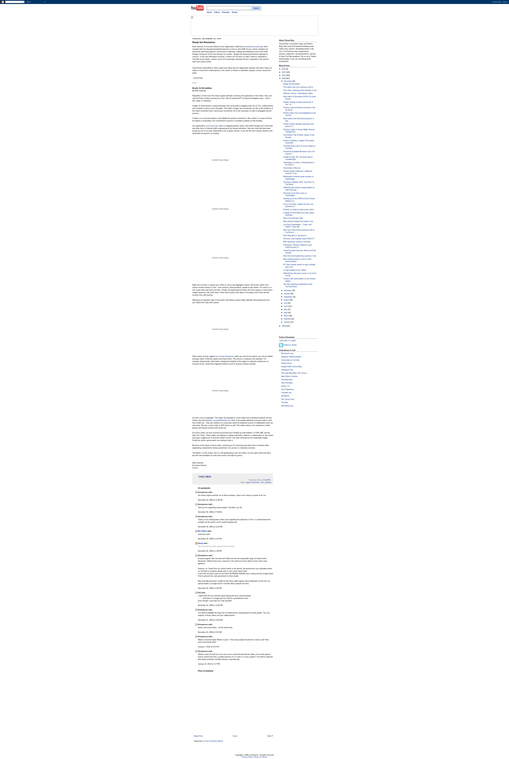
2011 (284, 72)
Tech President (287, 383)
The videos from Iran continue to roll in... (298, 87)
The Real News (287, 380)
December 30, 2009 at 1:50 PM (210, 588)
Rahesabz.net (225, 420)
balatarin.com (210, 420)
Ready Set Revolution (203, 42)
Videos (217, 12)
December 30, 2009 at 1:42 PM (210, 539)
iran (262, 482)
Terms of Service (260, 757)
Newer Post (198, 736)
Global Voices (286, 363)
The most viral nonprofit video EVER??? (298, 239)
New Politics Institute (289, 376)
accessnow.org (211, 126)
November (288, 290)
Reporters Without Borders (291, 357)
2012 (284, 69)
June (286, 306)
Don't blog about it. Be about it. (295, 235)
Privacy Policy (247, 757)
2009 (284, 78)
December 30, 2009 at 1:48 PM (210, 551)
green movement (252, 482)
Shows (234, 12)
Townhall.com (286, 393)
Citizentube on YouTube (290, 360)
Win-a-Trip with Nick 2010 (293, 218)
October (287, 294)
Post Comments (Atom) (214, 741)
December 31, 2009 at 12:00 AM (210, 605)
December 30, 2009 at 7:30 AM (210, 512)
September (288, 297)
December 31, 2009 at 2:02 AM (210, 632)
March (286, 316)
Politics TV (285, 386)
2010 (284, 75)
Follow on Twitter (290, 345)
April (286, 313)
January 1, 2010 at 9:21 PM (208, 647)
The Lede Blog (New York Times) (293, 373)
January (287, 322)
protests (268, 482)
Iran (216, 356)
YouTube (284, 402)
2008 (284, 326)
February (287, 319)
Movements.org (287, 353)
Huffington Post (287, 370)
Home (209, 12)
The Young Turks (287, 399)
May (286, 309)
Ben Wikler (202, 531)
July (286, 303)
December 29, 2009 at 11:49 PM (210, 500)
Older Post (271, 736)
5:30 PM (267, 480)
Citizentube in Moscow (292, 168)
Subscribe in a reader (288, 341)
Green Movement (227, 356)
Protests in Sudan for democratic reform (298, 210)
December (288, 81)
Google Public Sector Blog (291, 367)
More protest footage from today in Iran (298, 221)
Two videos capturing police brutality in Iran (299, 90)
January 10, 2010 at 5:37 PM (209, 664)
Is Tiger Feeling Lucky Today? (294, 270)
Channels (226, 12)
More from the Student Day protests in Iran (299, 256)
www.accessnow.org (254, 47)
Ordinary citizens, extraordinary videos (298, 93)
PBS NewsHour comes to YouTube (296, 242)
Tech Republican (287, 389)
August (287, 300)
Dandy (200, 543)
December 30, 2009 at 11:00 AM (210, 527)
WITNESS (285, 396)
